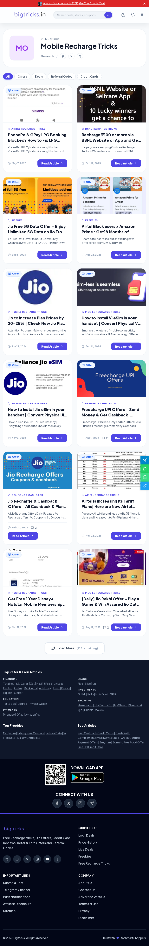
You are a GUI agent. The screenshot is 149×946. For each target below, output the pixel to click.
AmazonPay (33, 714)
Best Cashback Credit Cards (96, 733)
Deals (39, 76)
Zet (32, 683)
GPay (19, 714)
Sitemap (9, 911)
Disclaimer (86, 918)
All (8, 76)
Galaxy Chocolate (28, 737)
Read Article (50, 163)
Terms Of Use (88, 904)
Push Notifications (16, 897)
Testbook (9, 703)
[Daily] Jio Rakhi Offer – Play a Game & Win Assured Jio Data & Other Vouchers (110, 604)
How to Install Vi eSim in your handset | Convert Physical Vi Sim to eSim (110, 323)
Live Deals (85, 849)
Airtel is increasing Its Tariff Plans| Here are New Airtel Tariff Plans (108, 506)
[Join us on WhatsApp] (144, 468)
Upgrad (22, 703)
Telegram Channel (16, 890)
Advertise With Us (91, 897)
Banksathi (30, 688)
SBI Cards (22, 683)
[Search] (108, 15)
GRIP (113, 694)
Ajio (80, 710)
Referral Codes (61, 76)
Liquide (7, 692)
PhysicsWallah (38, 703)
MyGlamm (120, 705)
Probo (65, 688)
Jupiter (18, 692)
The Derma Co (103, 705)
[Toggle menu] (7, 15)
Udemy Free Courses (30, 733)
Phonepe (9, 714)
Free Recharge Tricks (101, 403)
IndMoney (45, 688)
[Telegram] (92, 803)
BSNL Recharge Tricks (101, 128)
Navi (39, 683)
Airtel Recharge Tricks (28, 128)
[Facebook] (57, 803)
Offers (22, 76)
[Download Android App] (144, 477)
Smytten (105, 742)
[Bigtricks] (37, 829)
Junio (56, 688)
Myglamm (9, 733)
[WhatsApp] (17, 859)
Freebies (91, 220)
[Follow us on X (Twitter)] (144, 486)
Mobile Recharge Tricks (29, 311)
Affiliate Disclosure (17, 904)
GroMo (7, 688)
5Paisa (48, 683)
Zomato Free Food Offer (128, 742)
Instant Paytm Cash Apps (29, 403)
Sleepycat (135, 705)
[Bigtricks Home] (30, 15)
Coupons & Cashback (27, 495)
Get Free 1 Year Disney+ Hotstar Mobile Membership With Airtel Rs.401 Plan (35, 604)
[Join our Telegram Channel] (144, 460)
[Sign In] (142, 15)
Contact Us (86, 890)
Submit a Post (13, 883)
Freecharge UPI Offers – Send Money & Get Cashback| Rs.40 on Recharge (110, 415)
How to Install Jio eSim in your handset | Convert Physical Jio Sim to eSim (37, 415)
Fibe (80, 683)
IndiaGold (101, 694)
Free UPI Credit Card (90, 747)
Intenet (17, 220)
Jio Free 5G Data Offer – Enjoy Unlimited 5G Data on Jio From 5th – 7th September (37, 232)
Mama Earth (85, 705)
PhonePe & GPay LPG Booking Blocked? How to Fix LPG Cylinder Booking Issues (37, 140)
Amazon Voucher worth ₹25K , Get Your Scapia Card (74, 3)
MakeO (99, 710)
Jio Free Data (54, 733)
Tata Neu (8, 683)
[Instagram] (80, 803)
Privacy (83, 911)
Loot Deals (86, 835)
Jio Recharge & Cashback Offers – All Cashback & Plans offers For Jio (37, 506)
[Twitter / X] (68, 803)
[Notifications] (133, 15)
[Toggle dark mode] (123, 15)
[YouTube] (47, 859)
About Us (85, 883)
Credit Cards (90, 76)
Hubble (88, 710)
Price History (88, 842)
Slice (88, 683)
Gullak (18, 688)
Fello (90, 694)
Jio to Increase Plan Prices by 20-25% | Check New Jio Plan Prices (36, 323)
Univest (58, 683)
